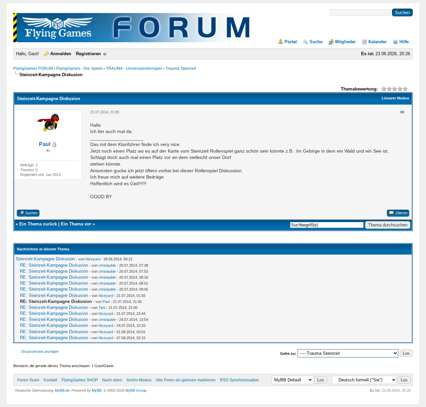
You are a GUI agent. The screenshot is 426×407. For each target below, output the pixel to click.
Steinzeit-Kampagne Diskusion (45, 258)
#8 (402, 112)
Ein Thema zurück (38, 223)
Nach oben (112, 380)
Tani (102, 308)
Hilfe (404, 41)
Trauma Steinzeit (180, 68)
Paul (44, 144)
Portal (291, 41)
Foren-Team (28, 380)
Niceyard (93, 259)
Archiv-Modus (138, 380)
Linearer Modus (395, 98)
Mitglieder (345, 41)
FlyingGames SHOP (80, 380)
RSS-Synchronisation (239, 380)
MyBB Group (135, 390)
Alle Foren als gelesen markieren (186, 380)
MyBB (97, 390)
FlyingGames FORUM (33, 68)
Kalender (377, 41)
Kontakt (50, 380)
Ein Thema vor (76, 223)
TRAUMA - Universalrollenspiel (134, 68)
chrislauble (107, 265)
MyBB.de (62, 390)
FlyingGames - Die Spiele (79, 68)
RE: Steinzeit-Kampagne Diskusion (54, 265)
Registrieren (88, 53)
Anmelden (60, 53)
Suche (316, 41)
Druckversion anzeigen (40, 351)
